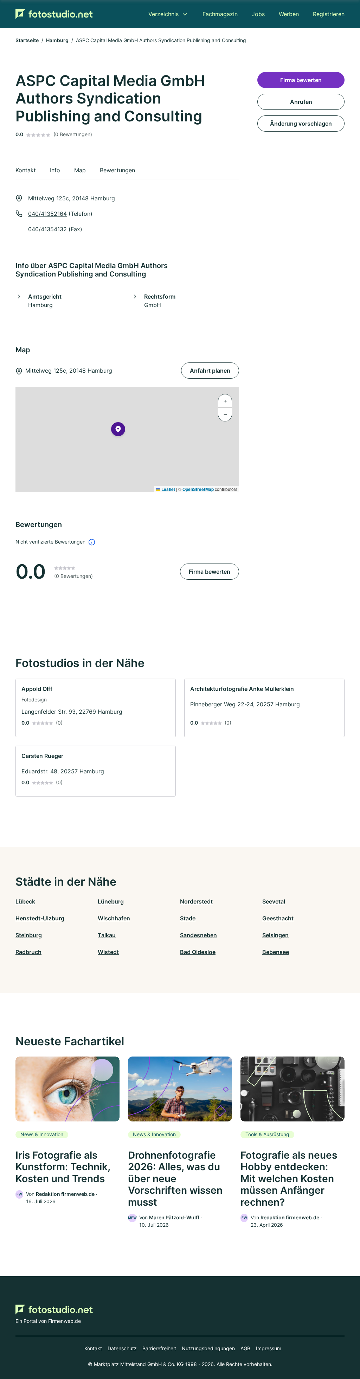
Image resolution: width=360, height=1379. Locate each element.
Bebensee (275, 951)
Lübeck (25, 901)
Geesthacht (278, 918)
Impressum (268, 1348)
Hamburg (57, 40)
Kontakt (93, 1348)
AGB (245, 1348)
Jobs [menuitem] (258, 14)
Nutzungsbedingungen (208, 1348)
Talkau (107, 935)
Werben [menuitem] (289, 14)
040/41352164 (47, 213)
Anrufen (301, 101)
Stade (187, 918)
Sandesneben (198, 935)
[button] (118, 430)
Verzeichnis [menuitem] (163, 14)
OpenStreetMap (198, 489)
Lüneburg (111, 901)
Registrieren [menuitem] (329, 14)
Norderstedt (196, 901)
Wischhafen (114, 918)
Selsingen (275, 935)
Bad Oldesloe (198, 951)
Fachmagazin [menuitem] (220, 14)
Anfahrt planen (210, 370)
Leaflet (167, 489)
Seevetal (273, 901)
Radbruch (28, 951)
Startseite (27, 40)
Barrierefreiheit (159, 1348)
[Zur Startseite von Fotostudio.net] (54, 14)
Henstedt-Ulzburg (39, 918)
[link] (95, 708)
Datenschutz (122, 1348)
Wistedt (108, 951)
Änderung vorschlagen (301, 123)
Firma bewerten (209, 571)
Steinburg (28, 935)
